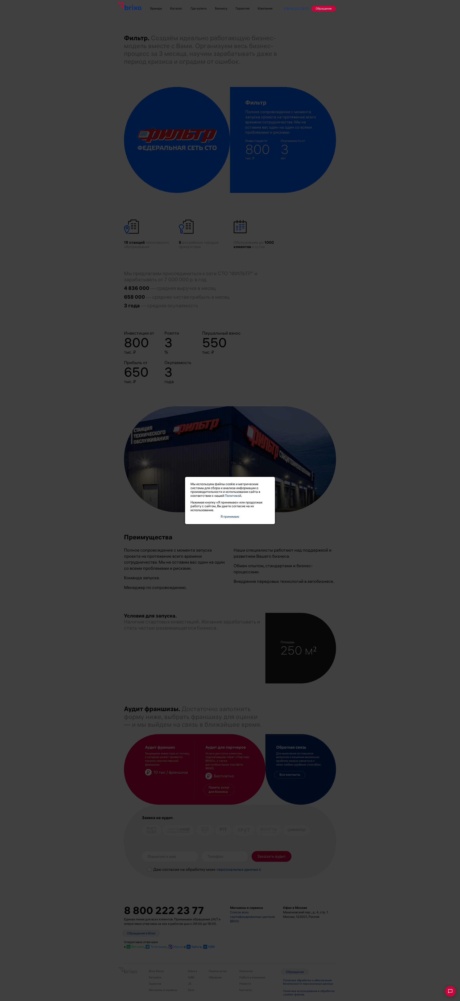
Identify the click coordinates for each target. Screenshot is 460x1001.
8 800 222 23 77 (296, 9)
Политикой (233, 496)
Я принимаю (230, 517)
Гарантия (242, 8)
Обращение (324, 8)
